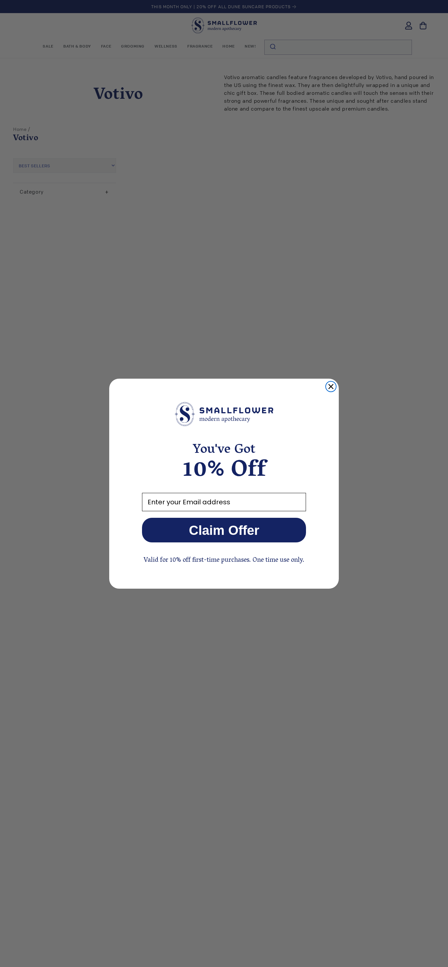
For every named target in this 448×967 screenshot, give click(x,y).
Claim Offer (224, 530)
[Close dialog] (331, 386)
